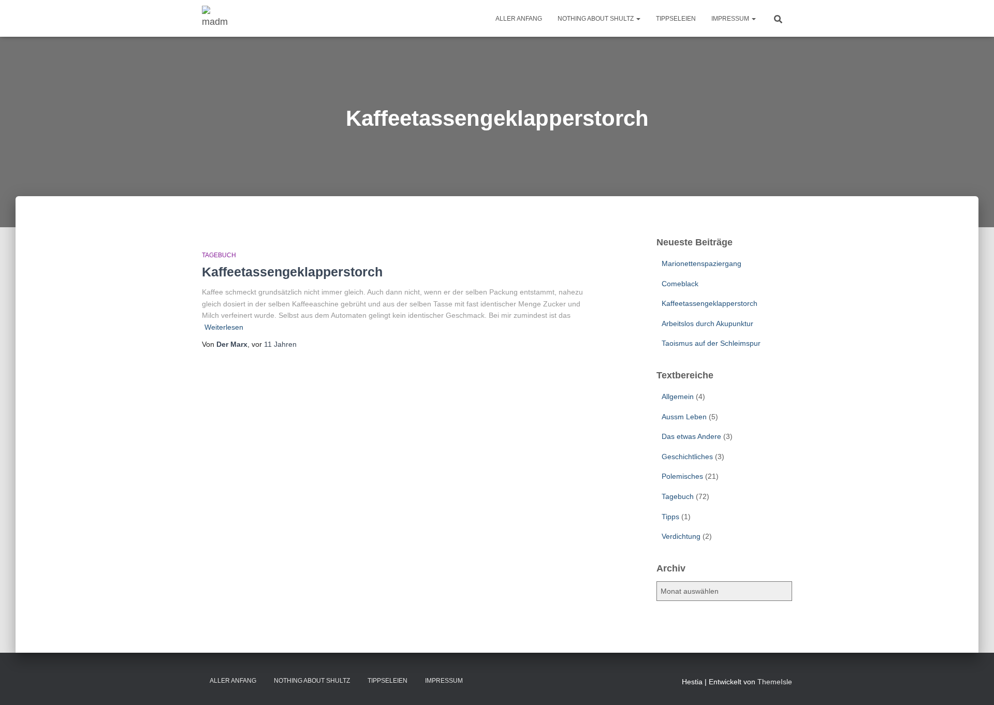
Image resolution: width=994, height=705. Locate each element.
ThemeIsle (774, 682)
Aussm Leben (684, 417)
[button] (637, 18)
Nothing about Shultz (596, 18)
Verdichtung (681, 536)
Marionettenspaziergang (701, 263)
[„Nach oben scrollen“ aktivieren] (973, 684)
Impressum (731, 18)
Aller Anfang (518, 18)
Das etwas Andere (691, 436)
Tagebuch (219, 255)
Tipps (670, 516)
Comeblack (680, 284)
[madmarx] (215, 19)
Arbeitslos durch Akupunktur (707, 323)
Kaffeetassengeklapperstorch (292, 272)
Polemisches (682, 476)
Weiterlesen (223, 327)
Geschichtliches (687, 456)
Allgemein (678, 396)
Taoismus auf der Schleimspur (711, 343)
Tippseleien (676, 18)
